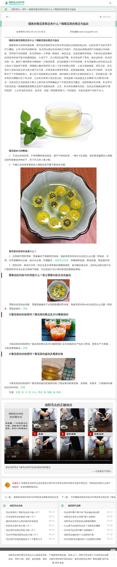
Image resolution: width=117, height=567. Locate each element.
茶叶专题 (59, 563)
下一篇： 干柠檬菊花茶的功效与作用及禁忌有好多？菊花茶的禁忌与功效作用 (87, 497)
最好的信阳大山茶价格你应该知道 (22, 521)
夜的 (59, 392)
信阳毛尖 (15, 9)
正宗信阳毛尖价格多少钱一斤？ (21, 517)
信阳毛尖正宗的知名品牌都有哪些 (80, 521)
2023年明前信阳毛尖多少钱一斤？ (22, 534)
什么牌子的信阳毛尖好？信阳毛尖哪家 (82, 525)
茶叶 (24, 9)
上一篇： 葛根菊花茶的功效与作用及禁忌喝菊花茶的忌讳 (29, 497)
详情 (24, 308)
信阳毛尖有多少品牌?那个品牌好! (80, 517)
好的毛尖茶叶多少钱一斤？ (19, 525)
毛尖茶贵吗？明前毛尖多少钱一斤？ (23, 512)
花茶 (18, 392)
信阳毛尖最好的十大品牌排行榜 (79, 534)
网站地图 (97, 559)
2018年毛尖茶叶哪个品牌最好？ (79, 530)
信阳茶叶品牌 (74, 505)
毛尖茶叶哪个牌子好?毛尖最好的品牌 (81, 512)
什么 (34, 392)
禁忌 (40, 392)
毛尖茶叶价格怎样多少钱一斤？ (21, 530)
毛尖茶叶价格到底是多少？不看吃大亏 (24, 539)
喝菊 (49, 392)
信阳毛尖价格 (61, 260)
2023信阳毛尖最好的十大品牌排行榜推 (82, 539)
